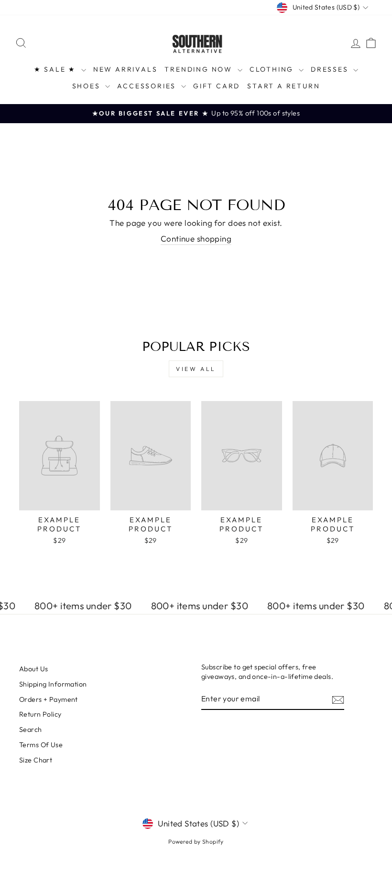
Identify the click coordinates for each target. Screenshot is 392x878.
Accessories (148, 86)
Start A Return (283, 86)
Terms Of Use (41, 744)
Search (30, 729)
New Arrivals (125, 69)
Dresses (331, 69)
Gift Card (216, 86)
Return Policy (40, 714)
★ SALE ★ (56, 69)
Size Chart (35, 760)
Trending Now (199, 69)
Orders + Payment (48, 699)
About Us (33, 669)
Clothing (273, 69)
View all (196, 368)
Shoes (87, 86)
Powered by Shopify (196, 841)
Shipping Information (53, 684)
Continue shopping (196, 238)
